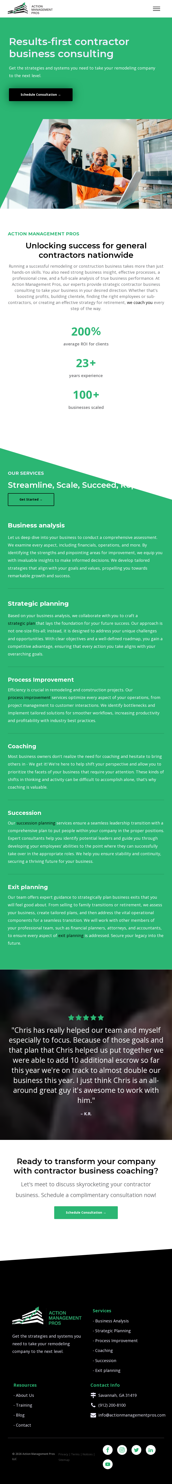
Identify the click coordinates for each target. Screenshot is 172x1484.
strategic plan (21, 623)
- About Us (23, 1395)
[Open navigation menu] (156, 8)
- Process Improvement (115, 1340)
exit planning (71, 935)
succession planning (35, 823)
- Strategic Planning (112, 1330)
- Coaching (103, 1350)
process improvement (29, 697)
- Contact (22, 1425)
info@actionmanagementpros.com (132, 1415)
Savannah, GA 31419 (117, 1395)
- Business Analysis (111, 1320)
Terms (75, 1454)
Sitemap (64, 1460)
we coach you (140, 302)
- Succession (104, 1360)
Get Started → (31, 499)
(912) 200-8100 (112, 1405)
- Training (22, 1405)
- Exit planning (106, 1370)
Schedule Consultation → (41, 94)
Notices (88, 1454)
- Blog (19, 1415)
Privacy (63, 1454)
